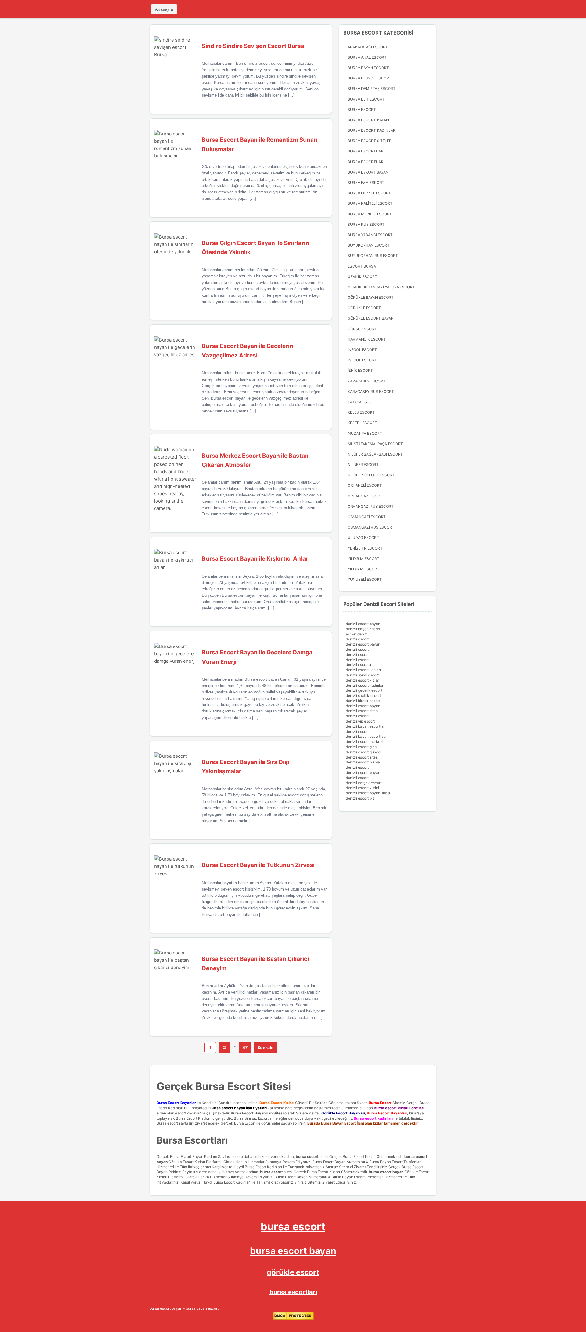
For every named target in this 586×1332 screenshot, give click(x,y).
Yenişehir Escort (365, 548)
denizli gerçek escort (364, 783)
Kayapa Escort (362, 402)
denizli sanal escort (362, 675)
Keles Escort (361, 412)
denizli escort (357, 639)
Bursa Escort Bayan (368, 120)
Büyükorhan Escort (368, 245)
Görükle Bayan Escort (371, 297)
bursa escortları (293, 1292)
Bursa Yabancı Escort (370, 234)
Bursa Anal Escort (367, 57)
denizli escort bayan (363, 623)
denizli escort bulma (363, 762)
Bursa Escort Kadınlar (372, 130)
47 (245, 1047)
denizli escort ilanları (363, 670)
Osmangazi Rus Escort (371, 527)
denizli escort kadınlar (364, 685)
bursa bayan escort (202, 1308)
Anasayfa (164, 9)
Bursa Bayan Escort (368, 67)
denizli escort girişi (362, 747)
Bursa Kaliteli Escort (370, 203)
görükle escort (293, 1272)
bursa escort (307, 1156)
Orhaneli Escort (365, 485)
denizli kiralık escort (363, 700)
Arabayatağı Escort (368, 47)
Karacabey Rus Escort (371, 391)
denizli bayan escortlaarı (367, 736)
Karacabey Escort (366, 381)
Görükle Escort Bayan (371, 318)
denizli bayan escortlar (365, 726)
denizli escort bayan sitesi (368, 793)
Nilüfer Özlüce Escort (371, 475)
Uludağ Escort (363, 537)
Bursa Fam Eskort (366, 182)
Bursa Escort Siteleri (370, 140)
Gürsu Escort (362, 329)
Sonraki (265, 1047)
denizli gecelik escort (364, 690)
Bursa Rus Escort (366, 224)
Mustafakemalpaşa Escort (375, 443)
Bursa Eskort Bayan (368, 172)
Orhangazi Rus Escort (371, 506)
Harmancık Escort (367, 339)
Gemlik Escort (362, 276)
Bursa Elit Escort (366, 99)
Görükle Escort (364, 308)
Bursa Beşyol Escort (369, 78)
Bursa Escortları (366, 161)
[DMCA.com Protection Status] (293, 1318)
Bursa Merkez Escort (370, 214)
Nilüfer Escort (363, 464)
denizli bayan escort (363, 629)
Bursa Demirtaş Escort (372, 88)
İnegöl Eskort (362, 360)
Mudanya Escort (365, 433)
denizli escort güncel (363, 752)
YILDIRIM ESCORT (363, 558)
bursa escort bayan (386, 1171)
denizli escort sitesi (362, 710)
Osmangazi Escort (367, 516)
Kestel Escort (362, 422)
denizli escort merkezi (364, 741)
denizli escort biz (360, 798)
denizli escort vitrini (362, 787)
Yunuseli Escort (365, 579)
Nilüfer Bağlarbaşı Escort (375, 454)
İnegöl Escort (362, 349)
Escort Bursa (362, 266)
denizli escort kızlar (362, 680)
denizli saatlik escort (363, 695)
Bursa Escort (362, 109)
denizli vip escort (360, 721)
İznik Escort (360, 370)
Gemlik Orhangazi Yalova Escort (381, 287)
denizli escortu (358, 664)
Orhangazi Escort (366, 496)
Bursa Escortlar (365, 151)
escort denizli (357, 634)
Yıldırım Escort (363, 569)
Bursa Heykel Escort (369, 193)
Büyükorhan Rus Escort (373, 255)
